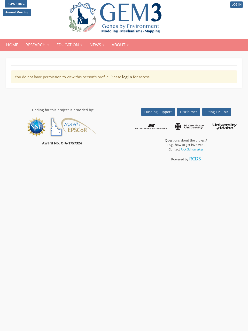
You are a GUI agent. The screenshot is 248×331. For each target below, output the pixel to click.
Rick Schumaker (192, 149)
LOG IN (236, 4)
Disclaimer (188, 112)
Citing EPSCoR (216, 112)
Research (36, 44)
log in (127, 76)
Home (12, 44)
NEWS (96, 44)
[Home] (116, 16)
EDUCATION (68, 44)
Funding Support (158, 112)
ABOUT (119, 44)
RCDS (195, 158)
